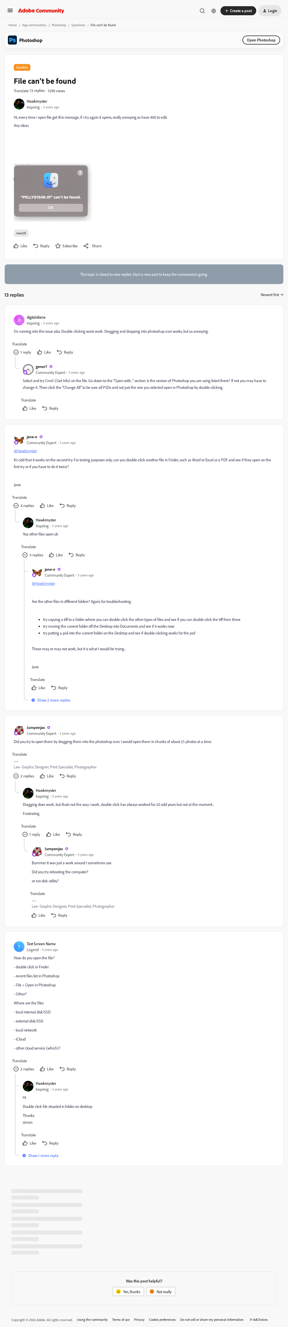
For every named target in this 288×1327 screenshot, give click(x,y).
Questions (78, 25)
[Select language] (213, 10)
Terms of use (121, 1319)
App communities (34, 25)
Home (12, 25)
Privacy (139, 1319)
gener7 (41, 366)
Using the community (92, 1319)
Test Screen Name (41, 943)
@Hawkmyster (25, 450)
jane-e (32, 436)
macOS (21, 233)
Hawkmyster (37, 101)
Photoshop (59, 25)
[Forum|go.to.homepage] (41, 10)
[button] (10, 12)
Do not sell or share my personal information (212, 1319)
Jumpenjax (36, 727)
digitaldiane (36, 317)
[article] (143, 335)
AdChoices (260, 1319)
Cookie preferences (162, 1319)
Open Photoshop (261, 40)
